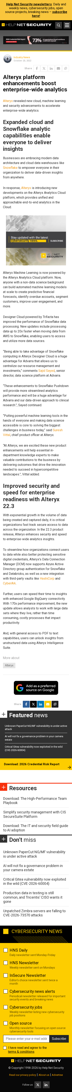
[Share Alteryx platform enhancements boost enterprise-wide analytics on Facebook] (36, 68)
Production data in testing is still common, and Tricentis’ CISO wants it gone (32, 897)
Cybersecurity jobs (26, 1007)
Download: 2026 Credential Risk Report (31, 764)
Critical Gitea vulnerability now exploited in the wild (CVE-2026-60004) (34, 881)
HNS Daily (18, 950)
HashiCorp (47, 578)
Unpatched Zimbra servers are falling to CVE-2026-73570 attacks (34, 913)
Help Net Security (53, 1067)
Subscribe (59, 1038)
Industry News (22, 57)
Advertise (57, 1074)
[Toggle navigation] (67, 25)
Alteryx (8, 101)
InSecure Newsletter (28, 975)
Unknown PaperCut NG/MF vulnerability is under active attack (34, 854)
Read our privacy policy (22, 1074)
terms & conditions (21, 1052)
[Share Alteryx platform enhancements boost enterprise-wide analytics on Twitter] (44, 68)
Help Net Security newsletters (29, 4)
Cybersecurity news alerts (32, 991)
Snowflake (10, 168)
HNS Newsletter (24, 962)
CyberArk (9, 583)
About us (44, 1074)
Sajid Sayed (46, 371)
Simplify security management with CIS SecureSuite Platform (34, 814)
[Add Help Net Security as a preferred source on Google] (65, 68)
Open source (21, 1023)
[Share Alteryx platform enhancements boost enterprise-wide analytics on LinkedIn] (51, 68)
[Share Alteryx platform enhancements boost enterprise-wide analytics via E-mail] (58, 68)
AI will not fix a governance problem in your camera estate (33, 868)
